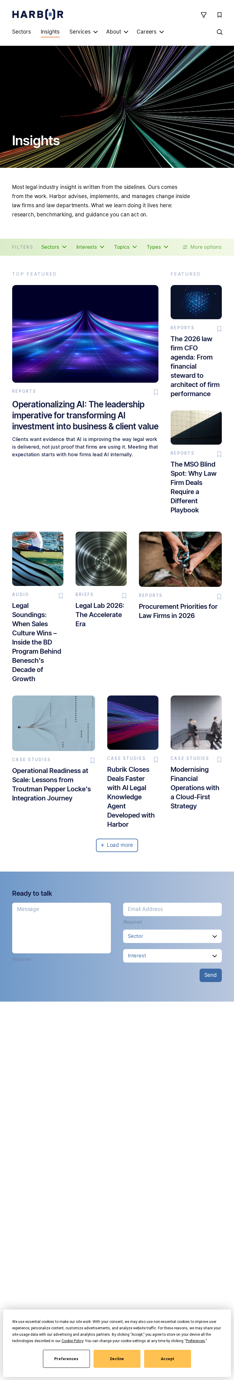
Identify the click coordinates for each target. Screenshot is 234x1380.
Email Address (145, 909)
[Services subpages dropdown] (95, 31)
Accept (168, 1359)
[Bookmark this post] (156, 392)
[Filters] (203, 14)
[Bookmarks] (219, 14)
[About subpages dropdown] (126, 31)
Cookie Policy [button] (72, 1341)
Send (210, 975)
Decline (117, 1359)
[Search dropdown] (219, 31)
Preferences (66, 1359)
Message (28, 909)
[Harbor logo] (37, 14)
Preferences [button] (195, 1341)
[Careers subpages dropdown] (161, 31)
